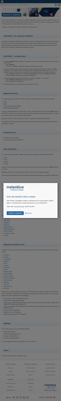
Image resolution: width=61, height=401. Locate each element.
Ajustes (29, 213)
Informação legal (19, 206)
